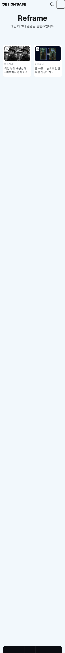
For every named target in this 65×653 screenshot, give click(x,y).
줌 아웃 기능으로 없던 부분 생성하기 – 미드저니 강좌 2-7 (47, 72)
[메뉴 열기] (60, 4)
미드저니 (8, 64)
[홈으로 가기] (14, 4)
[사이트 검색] (52, 4)
